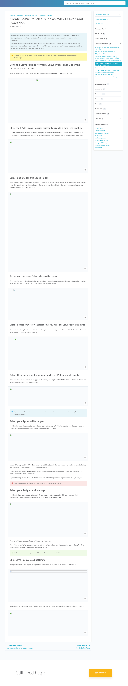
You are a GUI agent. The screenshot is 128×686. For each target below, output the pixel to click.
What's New (98, 148)
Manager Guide (32, 16)
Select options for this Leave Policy (29, 178)
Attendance (100, 109)
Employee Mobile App (101, 140)
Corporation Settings (45, 16)
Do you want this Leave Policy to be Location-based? (34, 276)
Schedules (99, 94)
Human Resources (102, 114)
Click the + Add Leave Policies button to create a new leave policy (46, 128)
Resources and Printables (102, 145)
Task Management (100, 138)
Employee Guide (100, 131)
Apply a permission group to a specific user (108, 61)
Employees (99, 89)
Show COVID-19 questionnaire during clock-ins (108, 78)
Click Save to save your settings (27, 560)
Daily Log (99, 119)
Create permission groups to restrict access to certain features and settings (107, 57)
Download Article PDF (102, 15)
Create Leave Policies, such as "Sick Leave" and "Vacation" (46, 21)
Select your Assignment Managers (29, 490)
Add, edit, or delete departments (105, 51)
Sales (98, 104)
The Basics (99, 34)
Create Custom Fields (101, 68)
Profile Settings (101, 39)
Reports (98, 99)
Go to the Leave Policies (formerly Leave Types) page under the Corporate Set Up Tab (45, 66)
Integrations (98, 136)
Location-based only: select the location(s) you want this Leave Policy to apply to (47, 324)
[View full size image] (48, 100)
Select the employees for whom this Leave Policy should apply (44, 375)
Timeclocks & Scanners (102, 133)
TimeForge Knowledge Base (18, 16)
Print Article (99, 23)
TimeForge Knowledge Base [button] (12, 1)
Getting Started (99, 128)
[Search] (123, 4)
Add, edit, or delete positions (104, 54)
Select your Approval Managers (27, 421)
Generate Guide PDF (102, 19)
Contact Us (101, 673)
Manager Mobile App (101, 143)
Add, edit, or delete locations (104, 75)
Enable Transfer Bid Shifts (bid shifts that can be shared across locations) (107, 71)
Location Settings (101, 84)
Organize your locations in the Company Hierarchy (107, 48)
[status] (48, 42)
